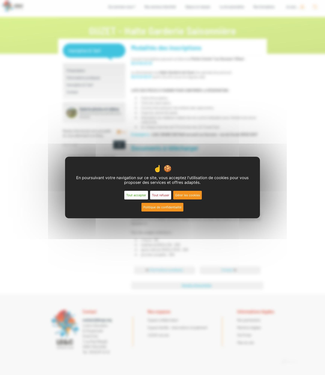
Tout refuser (160, 195)
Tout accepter (136, 195)
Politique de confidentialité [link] (162, 207)
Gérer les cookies (187, 195)
